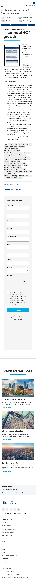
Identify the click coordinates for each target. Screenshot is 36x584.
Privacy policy (30, 5)
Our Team (5, 542)
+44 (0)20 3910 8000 (9, 529)
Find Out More (7, 408)
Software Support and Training (10, 574)
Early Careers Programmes (9, 555)
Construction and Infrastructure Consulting (15, 493)
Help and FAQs (6, 545)
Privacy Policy (6, 562)
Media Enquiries (6, 525)
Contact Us (5, 522)
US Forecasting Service (12, 431)
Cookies (4, 565)
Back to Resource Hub (13, 189)
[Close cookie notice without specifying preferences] (34, 3)
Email (10, 184)
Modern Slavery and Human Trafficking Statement (16, 577)
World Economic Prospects (10, 489)
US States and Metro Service (15, 399)
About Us (4, 538)
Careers (4, 552)
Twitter (22, 184)
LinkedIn (16, 184)
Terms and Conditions (8, 571)
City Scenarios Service (12, 463)
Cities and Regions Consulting (11, 491)
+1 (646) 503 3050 (10, 532)
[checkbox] (3, 18)
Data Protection (6, 568)
